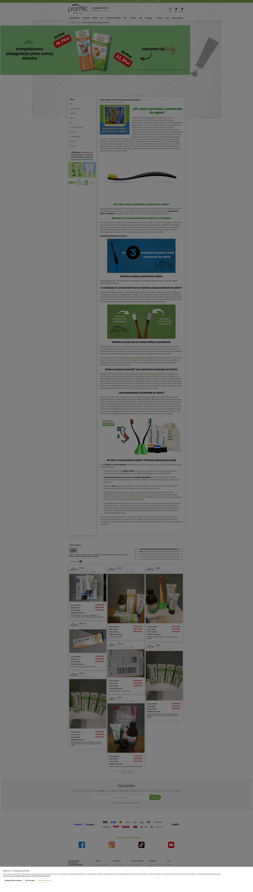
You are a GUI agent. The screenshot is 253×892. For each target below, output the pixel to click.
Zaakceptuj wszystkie (44, 880)
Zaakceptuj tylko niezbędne (13, 880)
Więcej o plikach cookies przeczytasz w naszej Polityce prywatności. (27, 876)
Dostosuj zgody (30, 880)
